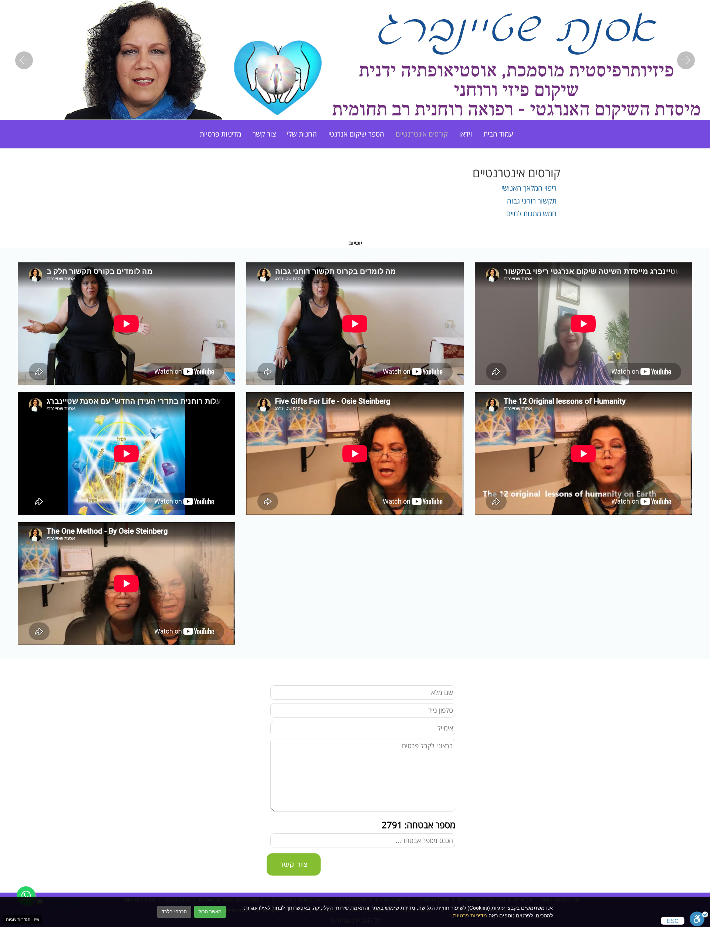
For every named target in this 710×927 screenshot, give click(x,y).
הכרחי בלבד (174, 911)
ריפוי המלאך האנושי (529, 188)
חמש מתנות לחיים (531, 213)
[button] (24, 60)
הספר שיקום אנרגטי (356, 134)
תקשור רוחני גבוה (532, 201)
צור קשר (264, 134)
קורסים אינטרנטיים (422, 134)
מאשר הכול (210, 911)
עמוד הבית (498, 134)
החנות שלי (302, 134)
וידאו (465, 134)
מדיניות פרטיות (470, 915)
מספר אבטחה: (418, 825)
